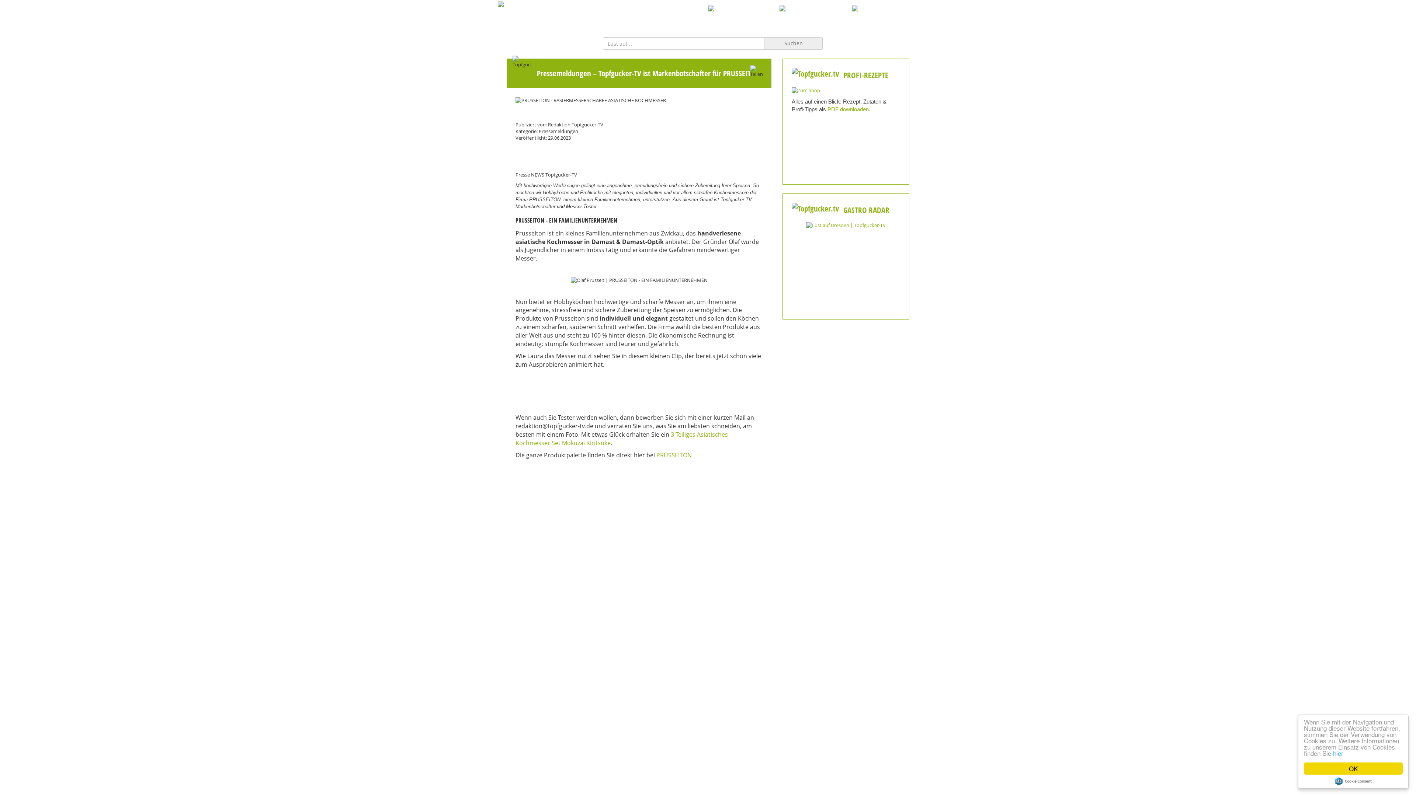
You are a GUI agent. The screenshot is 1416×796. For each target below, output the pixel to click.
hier (1338, 753)
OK (1353, 768)
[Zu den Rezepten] (806, 90)
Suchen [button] (793, 43)
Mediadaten (564, 533)
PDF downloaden (848, 109)
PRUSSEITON (674, 455)
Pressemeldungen (564, 73)
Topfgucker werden (636, 533)
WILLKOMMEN (658, 16)
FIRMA (697, 16)
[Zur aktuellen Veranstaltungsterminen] (846, 225)
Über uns (708, 533)
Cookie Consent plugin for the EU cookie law (1353, 781)
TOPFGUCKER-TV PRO (744, 16)
